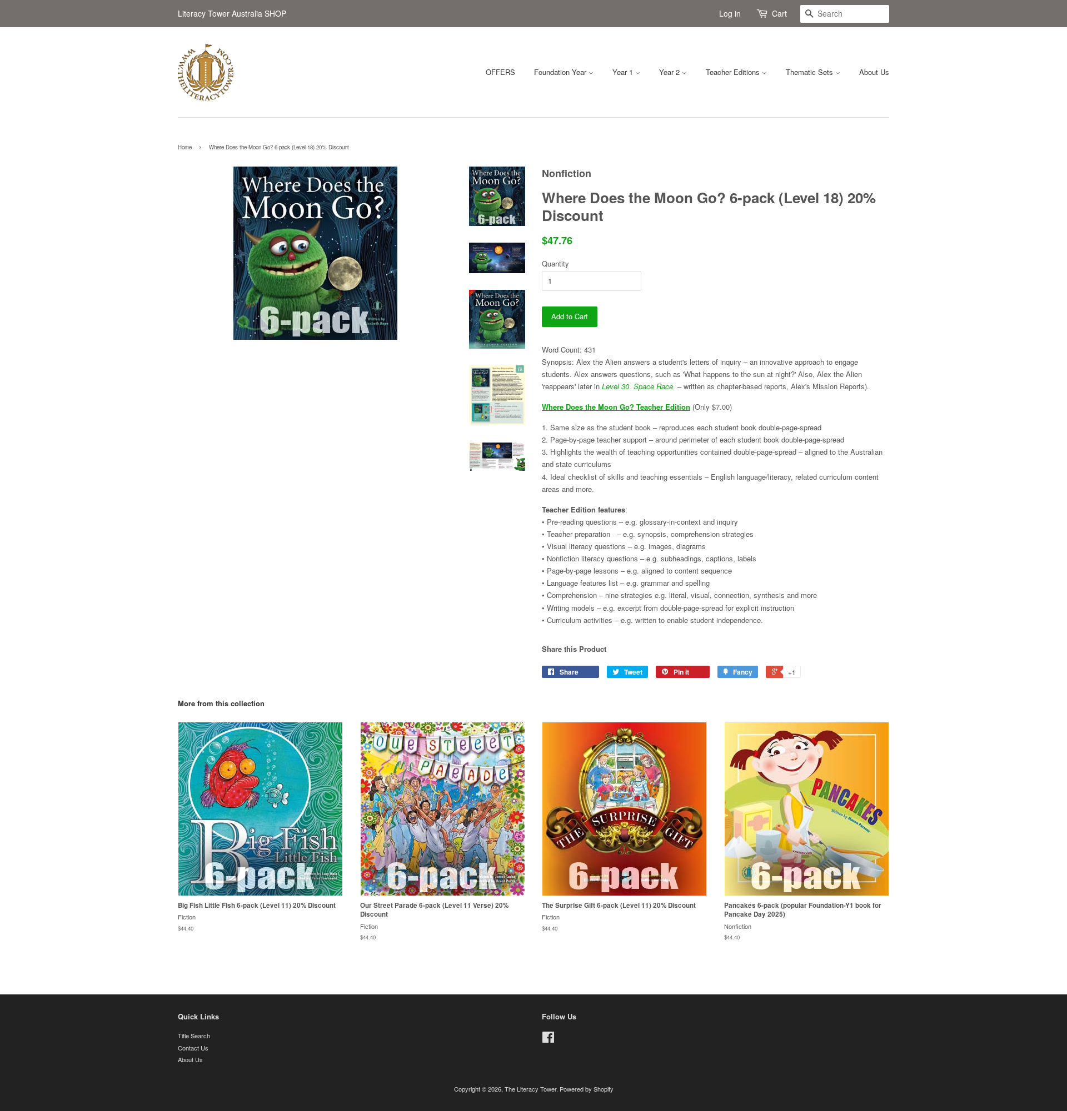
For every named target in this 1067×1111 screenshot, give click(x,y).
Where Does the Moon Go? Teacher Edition (616, 406)
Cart (779, 13)
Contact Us (193, 1047)
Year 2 (670, 72)
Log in (730, 13)
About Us (874, 72)
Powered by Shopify (587, 1088)
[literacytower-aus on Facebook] (548, 1039)
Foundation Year (561, 72)
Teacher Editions (734, 72)
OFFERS (500, 72)
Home (185, 147)
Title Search (194, 1035)
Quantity (555, 263)
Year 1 (623, 72)
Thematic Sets (810, 72)
